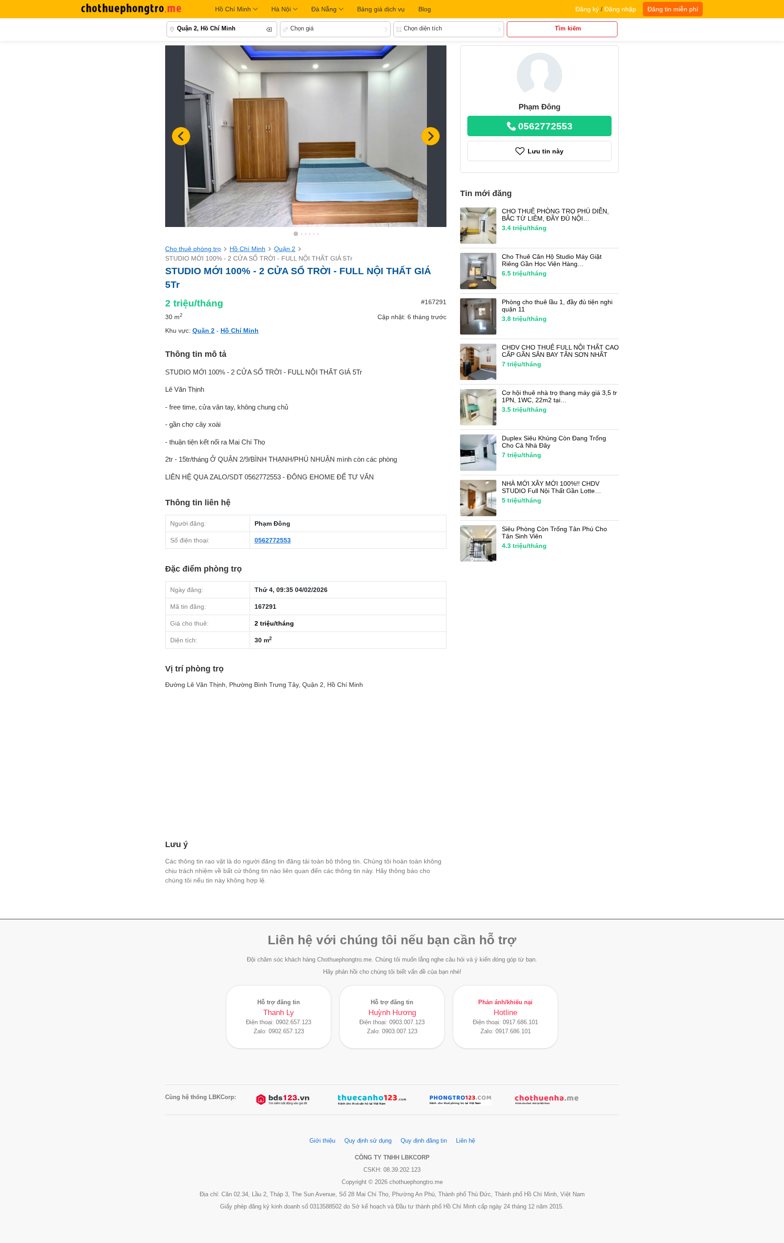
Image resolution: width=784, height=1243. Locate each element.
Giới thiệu (322, 1141)
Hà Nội (281, 9)
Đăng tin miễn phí (672, 9)
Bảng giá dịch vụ (381, 9)
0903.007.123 (407, 1022)
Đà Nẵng (324, 9)
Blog (424, 9)
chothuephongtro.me (131, 9)
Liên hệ (465, 1141)
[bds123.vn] (283, 1099)
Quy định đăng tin (424, 1141)
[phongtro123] (460, 1099)
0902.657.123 (293, 1022)
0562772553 (273, 540)
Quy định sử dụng (368, 1141)
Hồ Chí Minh (233, 9)
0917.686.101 (520, 1022)
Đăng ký (587, 9)
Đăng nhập (620, 9)
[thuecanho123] (372, 1099)
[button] (430, 136)
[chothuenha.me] (546, 1099)
